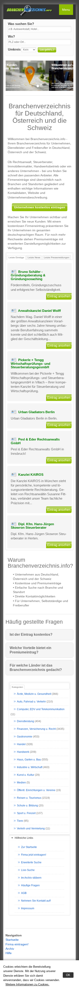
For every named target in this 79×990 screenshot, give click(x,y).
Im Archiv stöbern (31, 877)
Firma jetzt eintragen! (33, 854)
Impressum (27, 908)
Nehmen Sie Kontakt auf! (36, 900)
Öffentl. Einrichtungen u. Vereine (36, 790)
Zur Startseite (29, 847)
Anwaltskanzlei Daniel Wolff (39, 310)
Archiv (9, 948)
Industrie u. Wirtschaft (29, 767)
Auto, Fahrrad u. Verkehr (31, 701)
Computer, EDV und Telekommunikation (41, 709)
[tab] (39, 838)
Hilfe (8, 953)
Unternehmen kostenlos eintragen (39, 207)
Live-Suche (28, 870)
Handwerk (23, 751)
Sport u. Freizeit (26, 813)
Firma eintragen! (17, 944)
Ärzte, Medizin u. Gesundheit (34, 693)
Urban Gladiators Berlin (36, 412)
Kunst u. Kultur (25, 774)
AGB (24, 893)
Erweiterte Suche (31, 862)
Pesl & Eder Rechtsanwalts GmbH (35, 441)
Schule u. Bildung (27, 805)
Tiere (20, 820)
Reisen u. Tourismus (29, 797)
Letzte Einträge (16, 257)
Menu (66, 9)
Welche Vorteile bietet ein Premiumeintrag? (30, 650)
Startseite (12, 939)
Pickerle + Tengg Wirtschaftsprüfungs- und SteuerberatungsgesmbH (30, 363)
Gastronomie (24, 736)
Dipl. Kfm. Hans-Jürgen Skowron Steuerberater (32, 526)
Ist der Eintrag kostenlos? (31, 634)
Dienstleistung (25, 721)
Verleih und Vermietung (31, 828)
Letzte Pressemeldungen (56, 257)
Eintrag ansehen (58, 296)
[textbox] (39, 29)
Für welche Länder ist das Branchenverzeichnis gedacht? (36, 668)
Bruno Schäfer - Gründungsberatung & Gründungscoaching (28, 275)
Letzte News (34, 257)
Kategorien (17, 687)
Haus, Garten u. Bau (29, 759)
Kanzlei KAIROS (30, 474)
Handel (21, 744)
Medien (21, 782)
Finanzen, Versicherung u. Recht (36, 728)
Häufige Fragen (30, 885)
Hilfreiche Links (24, 837)
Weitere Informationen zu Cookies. (27, 984)
